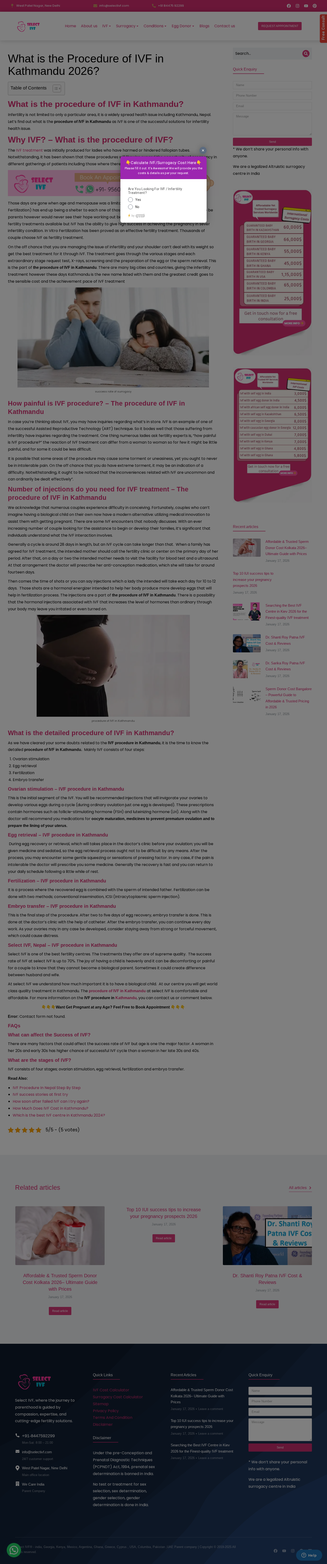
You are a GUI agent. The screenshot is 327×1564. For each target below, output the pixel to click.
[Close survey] (203, 150)
